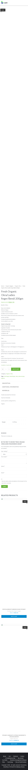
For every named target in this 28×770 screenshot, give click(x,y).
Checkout (15, 756)
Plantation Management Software (18, 760)
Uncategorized (10, 611)
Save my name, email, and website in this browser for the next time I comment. (14, 482)
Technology (10, 762)
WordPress (6, 766)
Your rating (4, 451)
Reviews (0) (5, 390)
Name (3, 466)
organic (3, 378)
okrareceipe (21, 376)
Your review (4, 456)
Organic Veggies (9, 286)
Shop (3, 762)
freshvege (6, 376)
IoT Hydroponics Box (10, 758)
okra (17, 376)
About (4, 756)
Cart (10, 756)
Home (2, 286)
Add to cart (16, 369)
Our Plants (4, 760)
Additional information (10, 387)
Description (6, 383)
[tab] (14, 383)
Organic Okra (18, 286)
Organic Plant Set (14, 738)
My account (20, 758)
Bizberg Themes (21, 766)
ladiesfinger (12, 376)
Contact (22, 756)
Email (2, 472)
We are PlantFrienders (20, 762)
